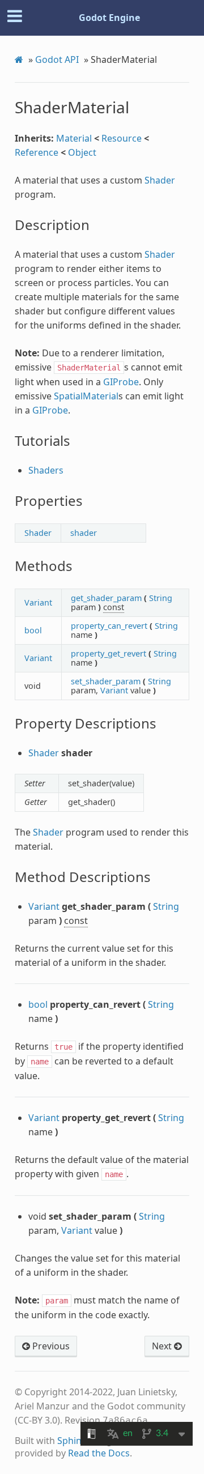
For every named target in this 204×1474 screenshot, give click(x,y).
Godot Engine (109, 17)
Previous (50, 1346)
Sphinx (71, 1440)
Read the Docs (99, 1453)
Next (163, 1346)
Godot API (57, 59)
